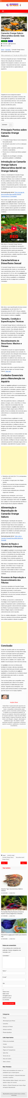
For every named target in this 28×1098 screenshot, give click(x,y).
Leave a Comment (6, 45)
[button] (3, 11)
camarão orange (10, 855)
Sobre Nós (5, 1052)
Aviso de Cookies (7, 1058)
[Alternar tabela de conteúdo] (9, 125)
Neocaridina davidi (20, 857)
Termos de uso (6, 1055)
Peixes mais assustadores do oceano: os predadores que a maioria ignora (13, 1071)
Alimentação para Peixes (9, 1020)
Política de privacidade (8, 1041)
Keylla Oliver (13, 43)
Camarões (4, 41)
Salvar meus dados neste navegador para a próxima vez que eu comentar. (7, 995)
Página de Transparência (9, 1050)
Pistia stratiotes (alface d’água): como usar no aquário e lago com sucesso (14, 1081)
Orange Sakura (5, 859)
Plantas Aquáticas (7, 1032)
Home (2, 49)
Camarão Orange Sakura (7, 857)
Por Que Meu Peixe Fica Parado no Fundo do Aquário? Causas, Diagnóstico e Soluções (12, 912)
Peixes (10, 41)
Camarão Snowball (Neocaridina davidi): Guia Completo (5, 863)
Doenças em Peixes (8, 1026)
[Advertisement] (14, 82)
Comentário (6, 955)
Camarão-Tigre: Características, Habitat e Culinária (12, 889)
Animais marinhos (7, 1029)
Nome (5, 970)
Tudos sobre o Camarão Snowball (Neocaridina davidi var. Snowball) (12, 538)
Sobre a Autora (6, 1061)
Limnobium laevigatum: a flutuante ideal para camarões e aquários (14, 1076)
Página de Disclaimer (8, 1047)
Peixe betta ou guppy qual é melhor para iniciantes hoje (14, 935)
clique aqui (8, 371)
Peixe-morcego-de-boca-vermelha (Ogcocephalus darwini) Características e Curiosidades (12, 194)
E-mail (5, 977)
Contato (5, 1044)
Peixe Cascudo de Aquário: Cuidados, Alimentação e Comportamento (24, 863)
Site (4, 983)
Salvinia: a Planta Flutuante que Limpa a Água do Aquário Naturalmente (14, 1086)
